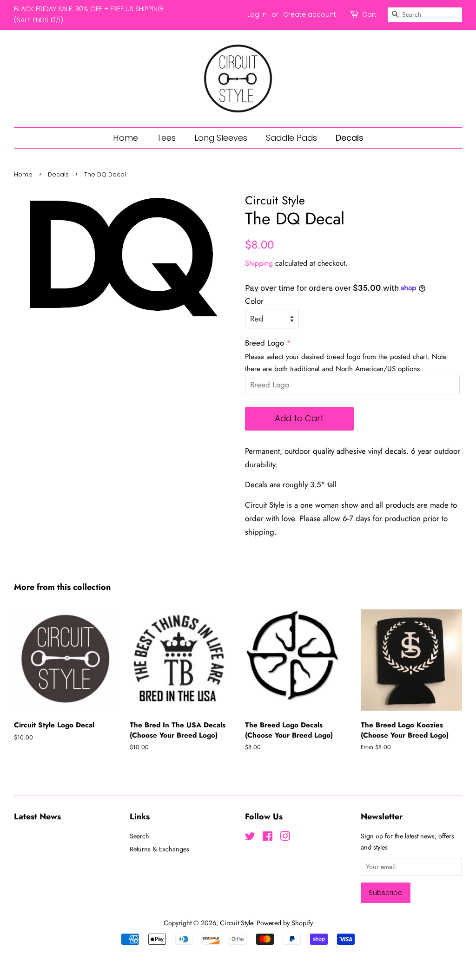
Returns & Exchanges (159, 849)
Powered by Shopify (285, 923)
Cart (369, 14)
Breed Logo (264, 342)
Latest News (37, 817)
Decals (350, 138)
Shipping (259, 263)
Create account (309, 14)
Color (254, 301)
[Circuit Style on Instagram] (285, 838)
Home (125, 138)
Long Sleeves (220, 138)
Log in (257, 14)
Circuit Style (236, 923)
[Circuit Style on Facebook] (267, 838)
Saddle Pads (291, 138)
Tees (166, 138)
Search (139, 836)
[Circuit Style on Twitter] (250, 838)
